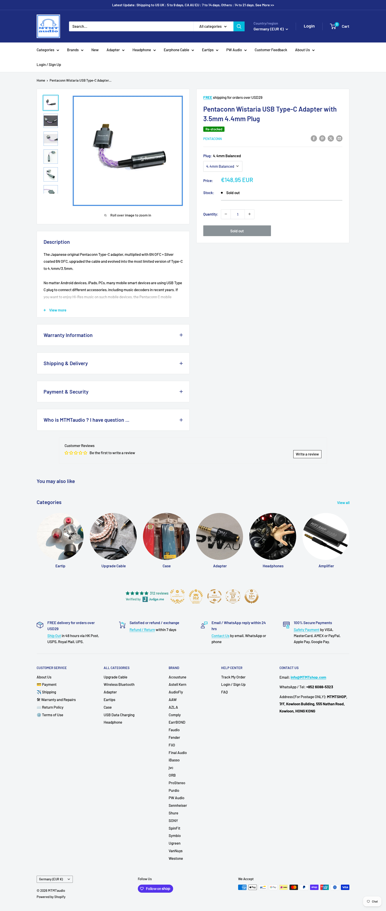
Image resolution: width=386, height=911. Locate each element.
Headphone (141, 49)
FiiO (172, 745)
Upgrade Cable (115, 677)
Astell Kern (177, 684)
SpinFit (174, 828)
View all (343, 502)
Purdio (174, 790)
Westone (176, 858)
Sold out (237, 230)
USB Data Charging (119, 714)
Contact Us (220, 635)
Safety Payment (306, 629)
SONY (173, 820)
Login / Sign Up (49, 64)
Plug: (222, 155)
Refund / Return (142, 629)
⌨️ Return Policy (50, 707)
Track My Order (233, 677)
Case (108, 707)
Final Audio (178, 752)
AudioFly (176, 692)
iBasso (174, 760)
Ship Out (54, 635)
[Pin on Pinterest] (322, 138)
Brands (73, 49)
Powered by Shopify (51, 897)
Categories (45, 49)
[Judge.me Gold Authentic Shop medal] (177, 596)
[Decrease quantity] (226, 214)
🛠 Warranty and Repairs (56, 699)
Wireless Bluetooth (119, 684)
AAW (173, 699)
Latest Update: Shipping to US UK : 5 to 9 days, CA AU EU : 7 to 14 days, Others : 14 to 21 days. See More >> (193, 5)
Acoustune (177, 677)
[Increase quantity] (249, 214)
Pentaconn (212, 138)
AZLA (173, 707)
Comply (175, 714)
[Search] (239, 26)
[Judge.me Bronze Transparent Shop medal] (214, 596)
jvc (171, 767)
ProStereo (177, 782)
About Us (302, 49)
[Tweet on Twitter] (331, 138)
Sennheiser (178, 805)
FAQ (224, 692)
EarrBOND (177, 722)
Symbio (175, 835)
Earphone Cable (176, 49)
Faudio (174, 729)
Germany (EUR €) (51, 879)
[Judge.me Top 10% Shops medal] (251, 596)
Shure (173, 813)
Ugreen (174, 843)
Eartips (208, 49)
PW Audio (234, 49)
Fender (174, 737)
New (95, 49)
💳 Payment (47, 684)
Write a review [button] (307, 454)
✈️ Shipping (46, 692)
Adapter (113, 49)
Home (41, 80)
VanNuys (176, 850)
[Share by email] (339, 138)
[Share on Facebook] (314, 138)
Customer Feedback (271, 49)
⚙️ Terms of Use (50, 714)
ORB (172, 775)
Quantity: (210, 214)
